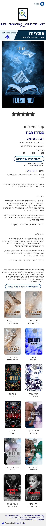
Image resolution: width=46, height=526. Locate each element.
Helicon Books (19, 523)
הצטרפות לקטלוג (27, 515)
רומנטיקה (31, 170)
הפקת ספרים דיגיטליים (24, 519)
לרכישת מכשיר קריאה (22, 517)
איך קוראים (35, 517)
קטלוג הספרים (39, 515)
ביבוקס (38, 165)
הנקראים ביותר (31, 24)
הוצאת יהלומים (35, 138)
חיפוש (42, 24)
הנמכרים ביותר (15, 24)
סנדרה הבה (35, 132)
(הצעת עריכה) (29, 165)
